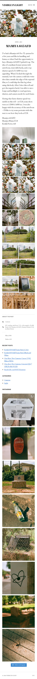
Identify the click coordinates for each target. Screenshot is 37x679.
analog (10, 325)
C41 (19, 325)
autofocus (15, 325)
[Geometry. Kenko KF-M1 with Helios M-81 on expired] (18, 477)
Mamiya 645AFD (16, 327)
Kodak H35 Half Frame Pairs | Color (16, 350)
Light (6, 383)
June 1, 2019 (18, 42)
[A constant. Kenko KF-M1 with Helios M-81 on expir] (18, 443)
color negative (25, 325)
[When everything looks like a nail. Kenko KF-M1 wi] (18, 645)
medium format (9, 329)
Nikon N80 (8, 335)
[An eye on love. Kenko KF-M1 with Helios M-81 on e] (18, 578)
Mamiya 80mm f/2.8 (28, 327)
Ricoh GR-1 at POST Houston (14, 369)
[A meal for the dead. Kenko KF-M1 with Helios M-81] (18, 611)
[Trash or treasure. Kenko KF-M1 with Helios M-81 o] (18, 544)
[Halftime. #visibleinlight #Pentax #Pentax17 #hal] (18, 410)
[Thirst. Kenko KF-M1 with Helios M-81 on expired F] (18, 510)
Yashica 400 (8, 339)
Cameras (7, 322)
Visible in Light (12, 5)
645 (6, 325)
